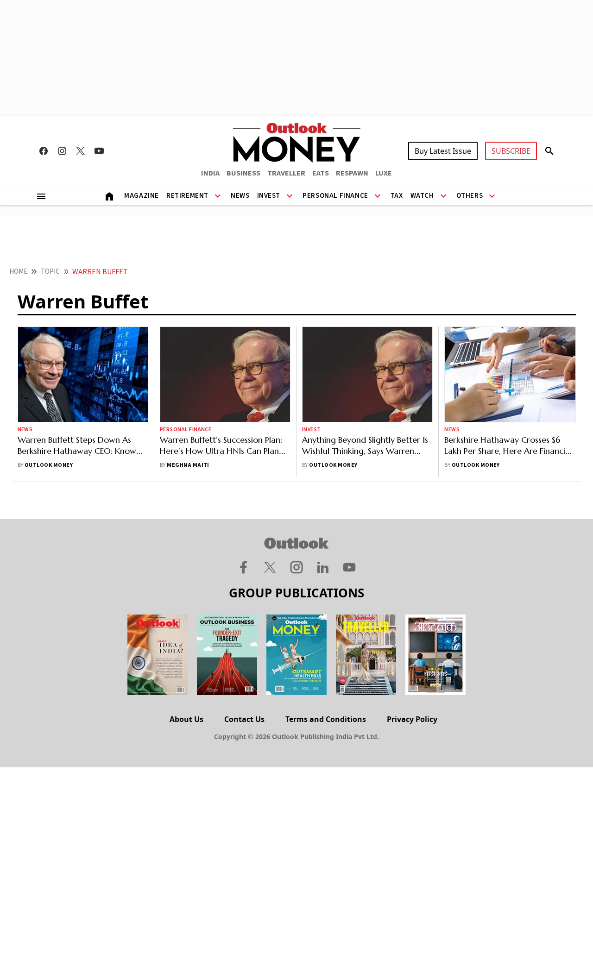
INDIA (210, 173)
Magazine (141, 196)
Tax (397, 196)
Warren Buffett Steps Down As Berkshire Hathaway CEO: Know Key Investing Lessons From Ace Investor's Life (77, 456)
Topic (50, 271)
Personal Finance (335, 196)
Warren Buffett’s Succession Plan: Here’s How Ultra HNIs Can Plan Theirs (221, 450)
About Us (186, 719)
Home (18, 271)
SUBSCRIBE (511, 151)
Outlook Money (49, 465)
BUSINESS (243, 173)
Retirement (187, 196)
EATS (320, 173)
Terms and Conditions (325, 719)
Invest (269, 196)
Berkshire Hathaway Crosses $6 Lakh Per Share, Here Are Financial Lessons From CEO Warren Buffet (508, 450)
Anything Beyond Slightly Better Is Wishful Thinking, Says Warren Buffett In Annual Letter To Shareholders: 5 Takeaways (365, 456)
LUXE (383, 173)
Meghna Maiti (188, 465)
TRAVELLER (286, 173)
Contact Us (244, 719)
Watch (422, 196)
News (240, 196)
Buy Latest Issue (443, 151)
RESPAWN (352, 173)
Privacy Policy (412, 719)
